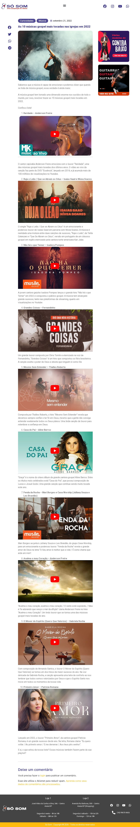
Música (42, 20)
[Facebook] (105, 6)
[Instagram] (112, 6)
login (42, 775)
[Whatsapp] (127, 6)
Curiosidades (26, 20)
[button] (64, 5)
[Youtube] (120, 6)
